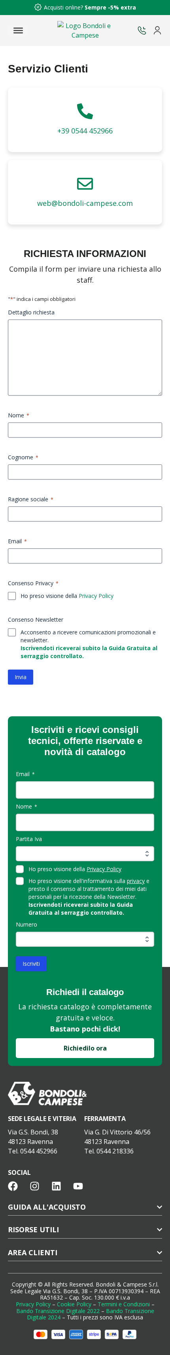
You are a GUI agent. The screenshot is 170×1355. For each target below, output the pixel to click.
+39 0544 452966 (85, 130)
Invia (20, 677)
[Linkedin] (56, 1186)
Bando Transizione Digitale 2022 (58, 1311)
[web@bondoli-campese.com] (85, 184)
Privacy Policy (96, 595)
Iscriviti (31, 963)
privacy (136, 881)
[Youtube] (78, 1186)
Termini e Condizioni (124, 1304)
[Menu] (18, 30)
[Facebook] (13, 1186)
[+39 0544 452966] (85, 111)
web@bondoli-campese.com (85, 203)
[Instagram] (35, 1186)
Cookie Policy (74, 1304)
